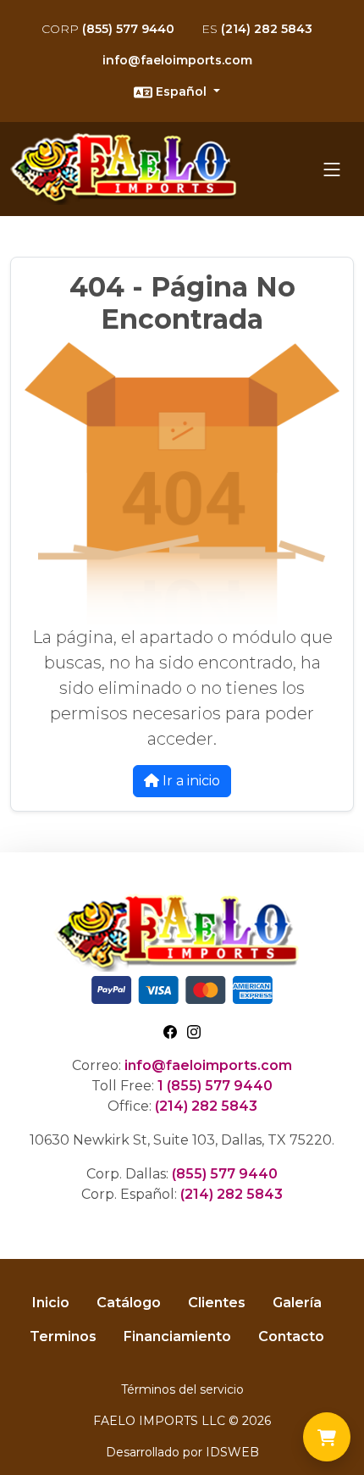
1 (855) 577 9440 (215, 1086)
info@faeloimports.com (177, 60)
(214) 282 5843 (256, 28)
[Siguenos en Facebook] (170, 1031)
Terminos (63, 1336)
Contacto (291, 1336)
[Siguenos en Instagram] (194, 1031)
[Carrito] (326, 1436)
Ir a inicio (189, 781)
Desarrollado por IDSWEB (182, 1452)
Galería (297, 1303)
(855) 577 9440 (107, 28)
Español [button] (181, 91)
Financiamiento (177, 1336)
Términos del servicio (182, 1389)
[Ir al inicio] (128, 169)
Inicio (50, 1303)
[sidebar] (332, 169)
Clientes (216, 1303)
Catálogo (129, 1303)
